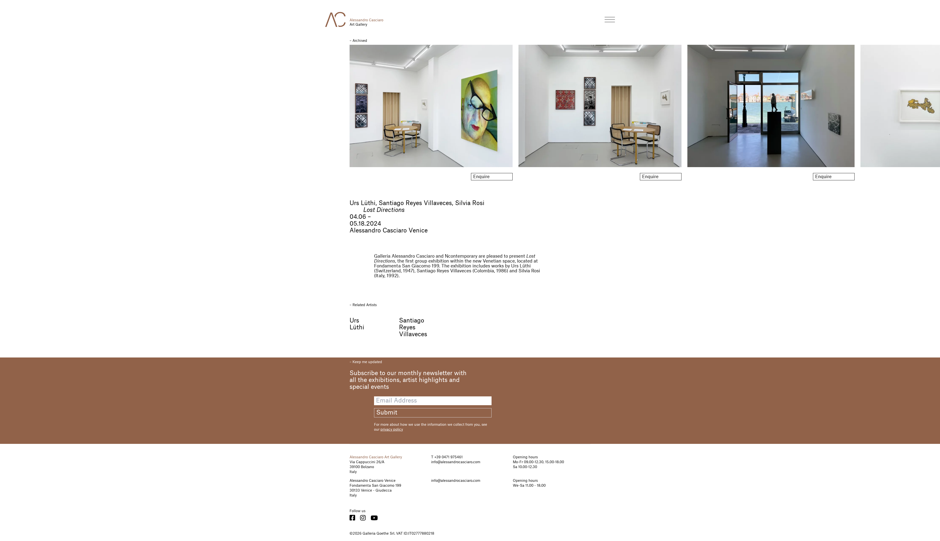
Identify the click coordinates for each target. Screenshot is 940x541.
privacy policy (391, 429)
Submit (386, 413)
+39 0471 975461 (448, 457)
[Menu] (610, 19)
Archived (359, 41)
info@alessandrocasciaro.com (455, 462)
